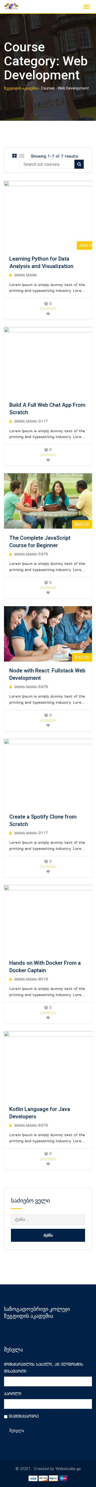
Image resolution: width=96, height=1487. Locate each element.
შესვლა (16, 1430)
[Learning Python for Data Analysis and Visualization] (58, 215)
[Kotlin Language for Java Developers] (58, 1065)
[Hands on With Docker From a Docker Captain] (58, 919)
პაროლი (12, 1393)
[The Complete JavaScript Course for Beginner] (48, 501)
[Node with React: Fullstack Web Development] (48, 633)
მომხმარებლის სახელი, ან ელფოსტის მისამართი (43, 1368)
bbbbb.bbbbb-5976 (31, 554)
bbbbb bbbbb (25, 275)
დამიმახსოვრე (24, 1416)
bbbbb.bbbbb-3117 (31, 421)
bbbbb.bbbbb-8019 (31, 979)
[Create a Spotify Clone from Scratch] (58, 773)
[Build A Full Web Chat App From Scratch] (58, 361)
